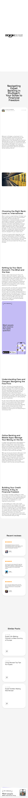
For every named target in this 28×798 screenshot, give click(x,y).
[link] (14, 643)
